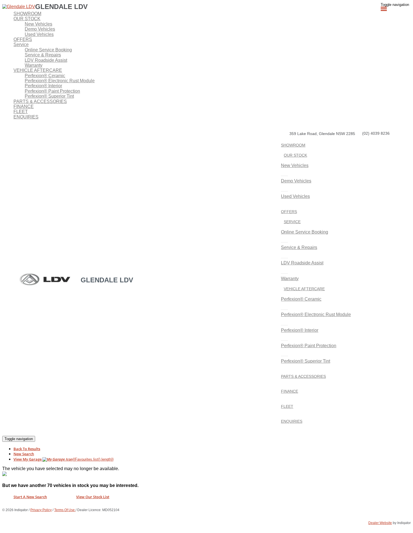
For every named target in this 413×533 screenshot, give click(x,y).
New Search (23, 453)
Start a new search (30, 496)
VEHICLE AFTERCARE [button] (37, 70)
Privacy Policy (41, 510)
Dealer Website (380, 523)
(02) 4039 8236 (376, 133)
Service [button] (21, 44)
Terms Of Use (65, 510)
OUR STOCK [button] (26, 18)
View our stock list (92, 496)
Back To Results (26, 448)
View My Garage (63, 459)
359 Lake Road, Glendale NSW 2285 (322, 133)
